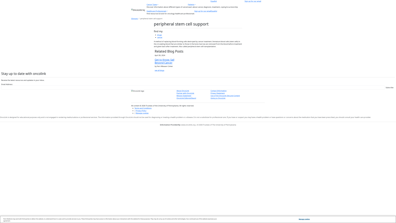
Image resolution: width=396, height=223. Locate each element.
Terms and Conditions (143, 108)
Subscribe (389, 87)
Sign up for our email (253, 1)
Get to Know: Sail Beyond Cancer (164, 61)
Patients (191, 4)
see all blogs (159, 70)
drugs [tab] (159, 35)
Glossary (134, 18)
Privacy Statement (218, 93)
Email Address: (7, 84)
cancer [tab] (159, 37)
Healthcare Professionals (156, 11)
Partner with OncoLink (185, 93)
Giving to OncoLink (218, 98)
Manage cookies (142, 113)
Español (214, 1)
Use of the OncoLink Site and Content (225, 96)
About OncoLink (183, 91)
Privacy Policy (141, 111)
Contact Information (219, 91)
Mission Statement (184, 96)
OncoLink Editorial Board (186, 98)
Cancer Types (152, 4)
